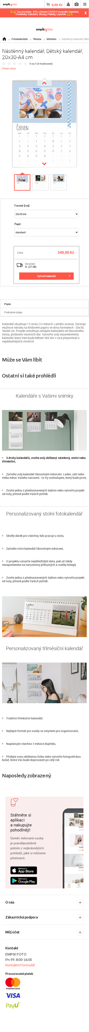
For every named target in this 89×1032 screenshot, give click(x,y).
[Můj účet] (68, 4)
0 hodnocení (45, 63)
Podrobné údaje (13, 312)
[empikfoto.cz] (44, 29)
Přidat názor (9, 68)
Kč (57, 5)
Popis (7, 304)
